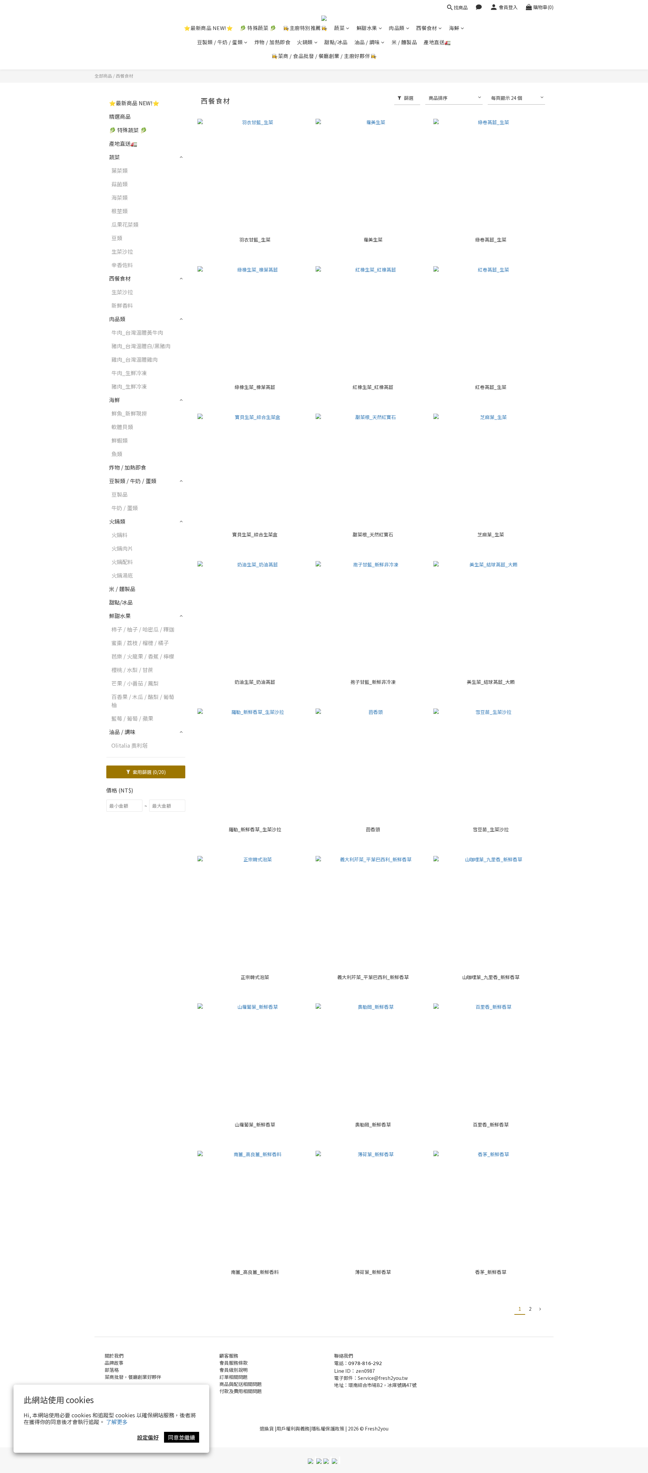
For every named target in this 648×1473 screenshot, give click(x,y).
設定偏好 (148, 1437)
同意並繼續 (181, 1437)
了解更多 (117, 1422)
